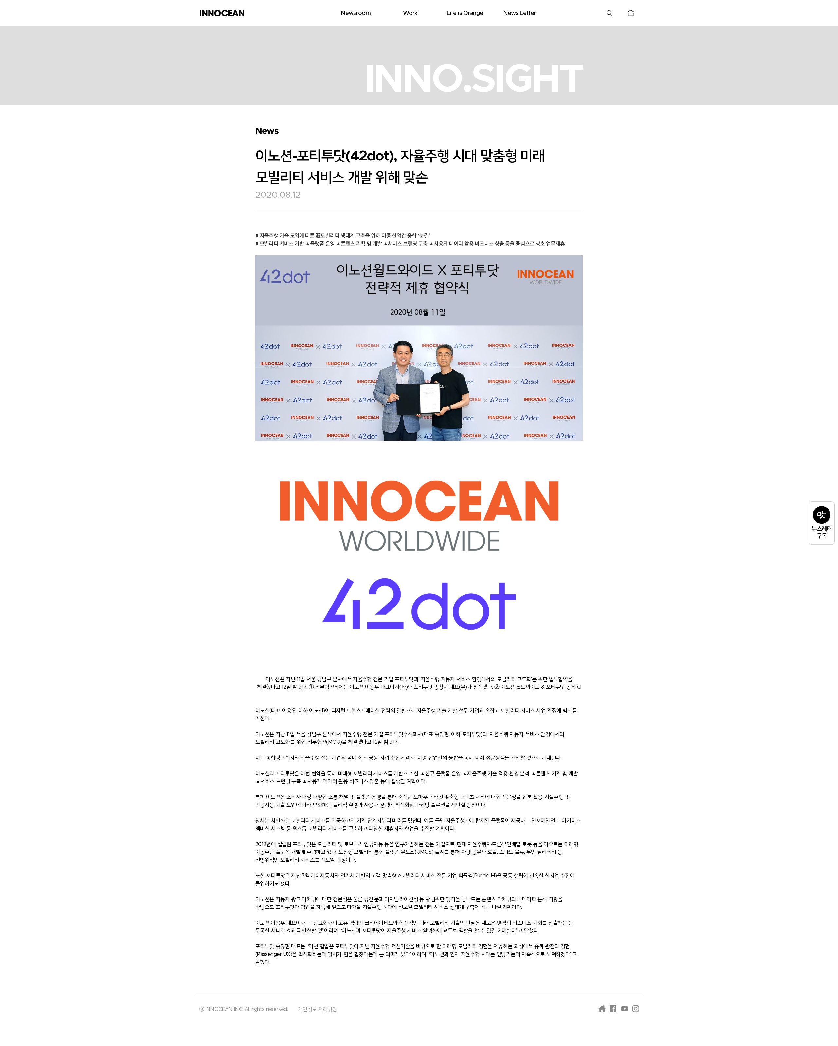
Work (410, 13)
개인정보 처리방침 (317, 1009)
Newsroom (356, 13)
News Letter (519, 13)
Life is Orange (465, 13)
